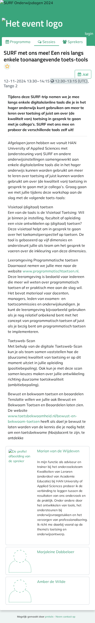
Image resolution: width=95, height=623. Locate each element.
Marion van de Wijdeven (58, 451)
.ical (84, 74)
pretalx (49, 616)
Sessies (48, 41)
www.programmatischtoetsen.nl (50, 271)
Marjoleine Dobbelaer (55, 551)
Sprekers (75, 41)
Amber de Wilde (51, 581)
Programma (19, 41)
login (89, 33)
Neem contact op (65, 616)
